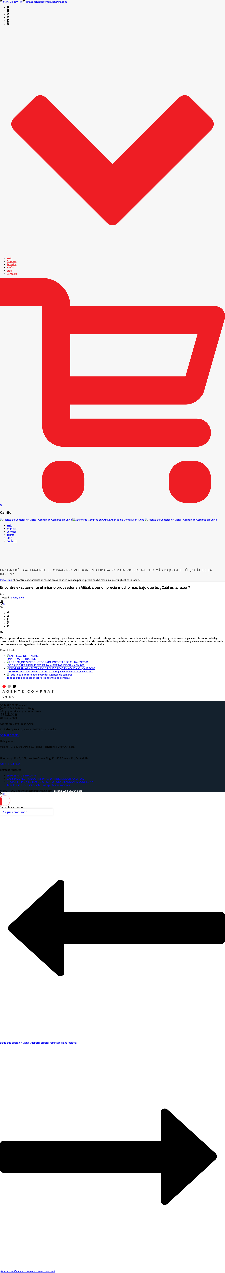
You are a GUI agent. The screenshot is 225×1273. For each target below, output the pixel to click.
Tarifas (10, 267)
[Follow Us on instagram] (6, 714)
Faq (10, 579)
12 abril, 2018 (17, 597)
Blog (9, 270)
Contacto (12, 273)
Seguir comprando (15, 812)
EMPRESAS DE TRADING (21, 659)
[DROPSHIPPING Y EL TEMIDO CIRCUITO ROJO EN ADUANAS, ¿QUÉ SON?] (51, 668)
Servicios (11, 264)
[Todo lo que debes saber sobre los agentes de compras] (39, 674)
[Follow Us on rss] (9, 714)
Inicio (9, 258)
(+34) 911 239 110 (12, 1)
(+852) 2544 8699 (10, 764)
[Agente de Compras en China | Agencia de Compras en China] (108, 519)
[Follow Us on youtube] (15, 714)
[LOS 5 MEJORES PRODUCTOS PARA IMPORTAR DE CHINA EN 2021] (47, 662)
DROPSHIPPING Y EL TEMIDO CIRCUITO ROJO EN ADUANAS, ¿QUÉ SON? (50, 671)
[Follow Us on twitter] (12, 714)
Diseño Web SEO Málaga (68, 790)
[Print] (1, 632)
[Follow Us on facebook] (1, 714)
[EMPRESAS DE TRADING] (23, 655)
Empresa (11, 261)
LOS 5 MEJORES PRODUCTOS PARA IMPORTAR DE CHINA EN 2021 (46, 665)
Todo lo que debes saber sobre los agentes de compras (38, 677)
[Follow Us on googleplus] (4, 714)
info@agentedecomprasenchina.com (46, 1)
